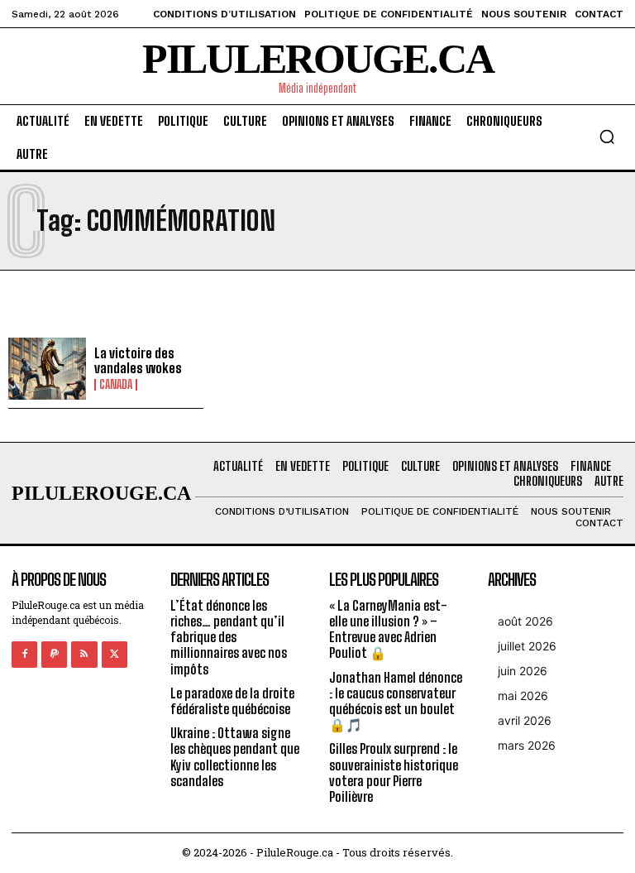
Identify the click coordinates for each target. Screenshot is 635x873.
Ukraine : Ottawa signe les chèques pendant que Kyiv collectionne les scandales (234, 757)
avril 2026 (524, 720)
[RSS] (84, 654)
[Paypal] (54, 654)
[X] (114, 654)
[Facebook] (24, 654)
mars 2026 (527, 745)
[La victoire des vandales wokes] (47, 369)
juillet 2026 (527, 646)
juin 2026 (522, 671)
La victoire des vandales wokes (138, 360)
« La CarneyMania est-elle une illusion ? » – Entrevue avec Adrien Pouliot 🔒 (388, 629)
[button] (606, 136)
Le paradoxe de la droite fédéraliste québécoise (232, 701)
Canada (115, 385)
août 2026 (525, 621)
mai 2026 (523, 695)
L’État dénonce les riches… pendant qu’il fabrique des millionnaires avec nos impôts (228, 637)
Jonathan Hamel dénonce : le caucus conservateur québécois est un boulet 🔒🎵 (395, 701)
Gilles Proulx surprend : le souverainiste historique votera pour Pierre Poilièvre (393, 772)
